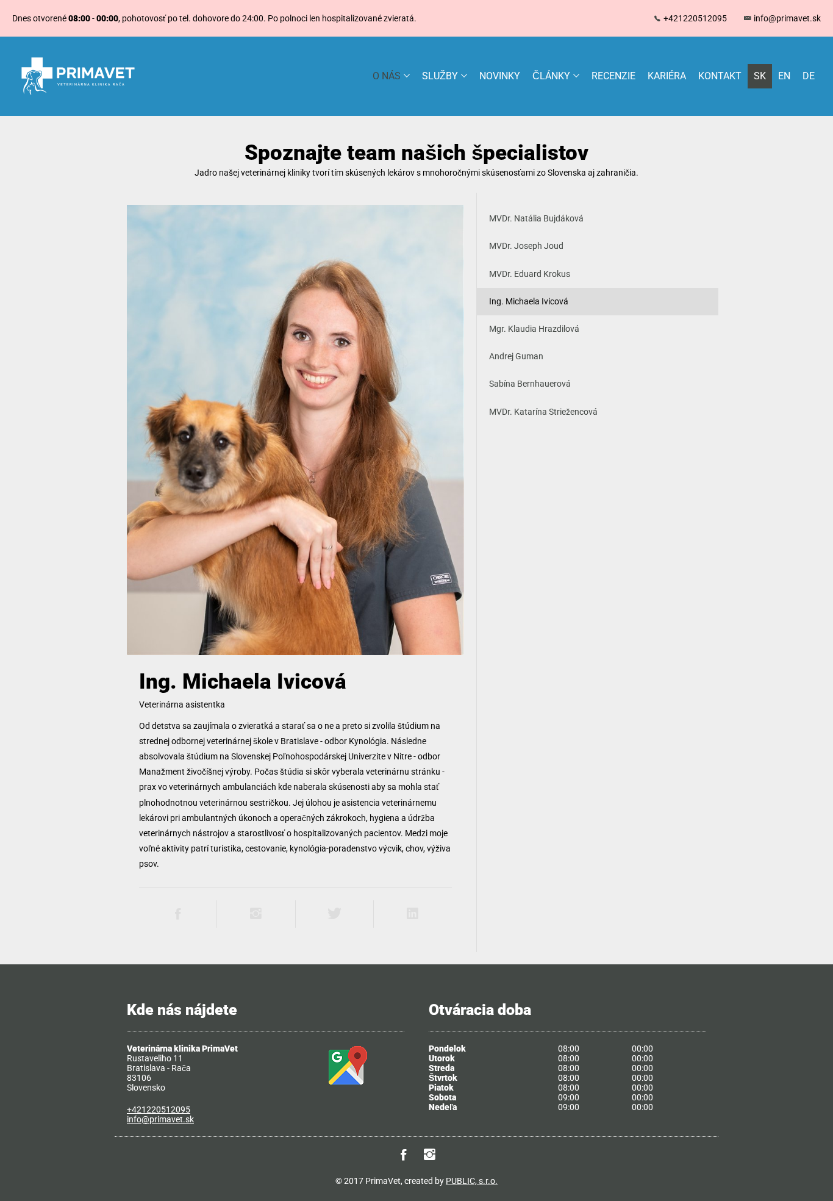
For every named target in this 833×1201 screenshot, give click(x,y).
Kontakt (720, 76)
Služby (440, 76)
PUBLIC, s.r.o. (472, 1181)
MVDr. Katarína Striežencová (543, 412)
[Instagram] (430, 1155)
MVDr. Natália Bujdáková (536, 218)
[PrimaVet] (78, 93)
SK (760, 76)
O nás (387, 76)
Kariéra (667, 76)
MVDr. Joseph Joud (526, 246)
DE (809, 76)
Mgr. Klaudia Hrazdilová (534, 329)
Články (551, 76)
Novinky (499, 76)
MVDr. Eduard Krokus (529, 274)
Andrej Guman (516, 356)
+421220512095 (695, 18)
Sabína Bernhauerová (530, 384)
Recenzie (613, 76)
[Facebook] (403, 1155)
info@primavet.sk (787, 18)
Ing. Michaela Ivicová (528, 301)
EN (784, 76)
